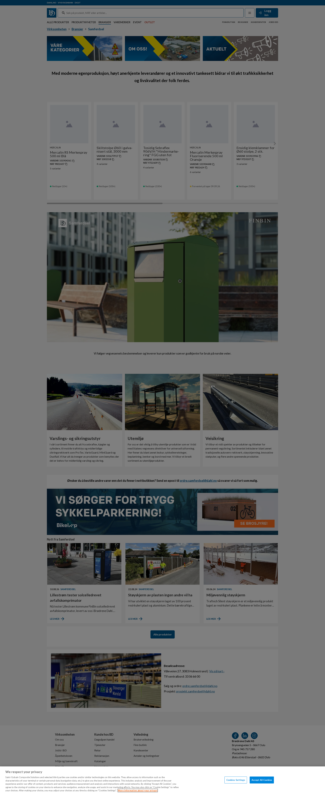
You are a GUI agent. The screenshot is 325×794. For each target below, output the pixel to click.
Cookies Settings (235, 779)
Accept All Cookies (262, 779)
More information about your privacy (137, 790)
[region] (162, 780)
